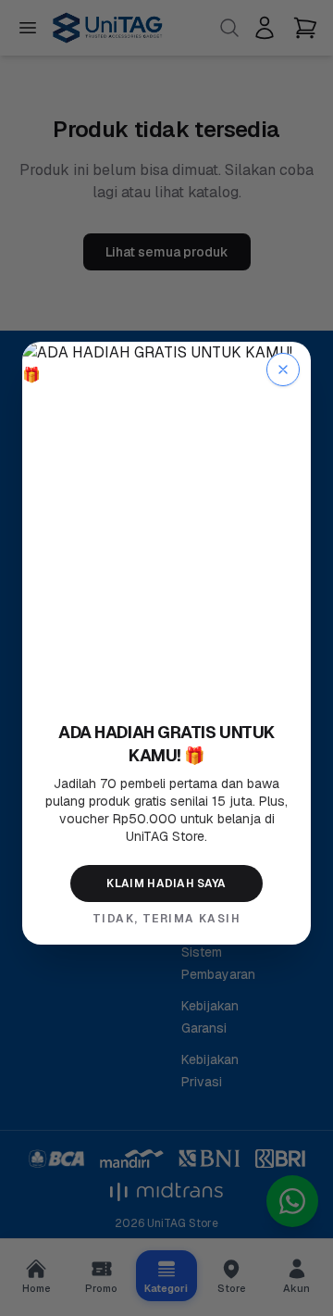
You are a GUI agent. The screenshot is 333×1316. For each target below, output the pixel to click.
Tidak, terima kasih (166, 918)
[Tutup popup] (283, 369)
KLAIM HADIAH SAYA (166, 883)
